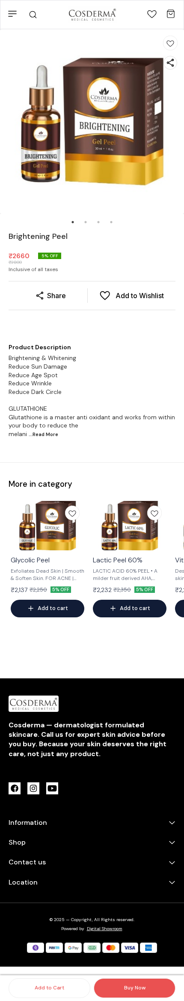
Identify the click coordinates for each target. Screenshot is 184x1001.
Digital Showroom (104, 928)
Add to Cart (49, 987)
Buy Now (134, 987)
